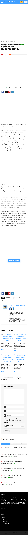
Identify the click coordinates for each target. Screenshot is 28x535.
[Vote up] (7, 55)
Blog (3, 519)
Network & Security (11, 44)
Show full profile (20, 305)
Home (2, 41)
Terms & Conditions (6, 523)
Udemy (22, 44)
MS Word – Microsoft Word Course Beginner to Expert (7, 345)
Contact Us (4, 508)
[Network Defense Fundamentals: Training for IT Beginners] (20, 355)
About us (4, 517)
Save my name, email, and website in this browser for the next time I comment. (14, 420)
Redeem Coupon (14, 260)
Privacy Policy (5, 521)
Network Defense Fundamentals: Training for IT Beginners (19, 367)
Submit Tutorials (21, 2)
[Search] (17, 2)
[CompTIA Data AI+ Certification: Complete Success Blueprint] (20, 334)
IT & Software (4, 44)
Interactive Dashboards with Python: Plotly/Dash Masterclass (6, 367)
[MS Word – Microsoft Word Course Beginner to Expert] (7, 334)
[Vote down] (5, 55)
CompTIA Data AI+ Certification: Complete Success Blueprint (19, 346)
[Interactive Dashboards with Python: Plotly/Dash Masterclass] (7, 355)
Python (18, 44)
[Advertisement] (14, 19)
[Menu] (1, 2)
